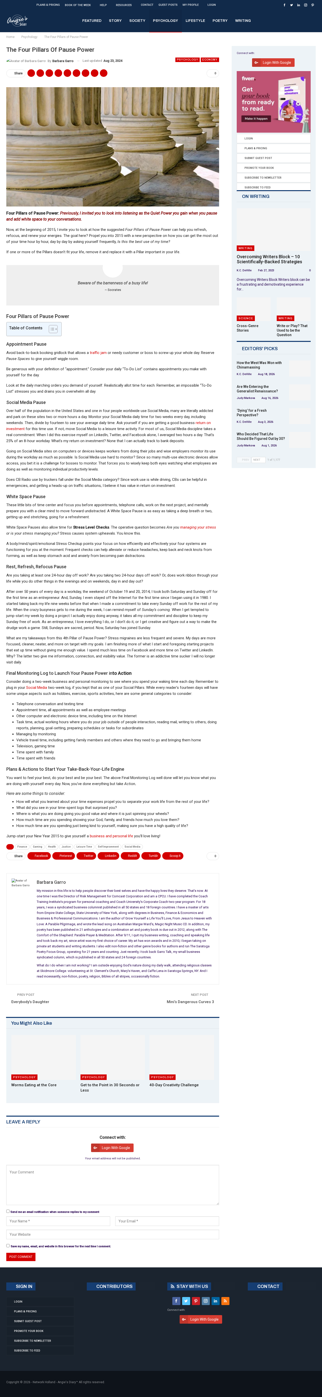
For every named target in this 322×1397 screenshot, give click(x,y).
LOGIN (212, 5)
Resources (124, 5)
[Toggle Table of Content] (50, 329)
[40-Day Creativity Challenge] (181, 1057)
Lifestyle (195, 21)
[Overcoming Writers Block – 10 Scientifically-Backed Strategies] (274, 229)
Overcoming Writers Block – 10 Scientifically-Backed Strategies (269, 259)
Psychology (165, 21)
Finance (22, 846)
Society (137, 21)
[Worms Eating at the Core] (43, 1057)
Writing (243, 21)
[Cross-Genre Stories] (254, 309)
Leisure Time (84, 846)
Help (103, 5)
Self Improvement (108, 846)
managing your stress (198, 527)
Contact (147, 5)
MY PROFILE (191, 5)
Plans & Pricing (48, 5)
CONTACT (267, 1286)
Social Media (36, 687)
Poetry (220, 21)
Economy (210, 59)
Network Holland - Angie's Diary (54, 1382)
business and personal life (111, 836)
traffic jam (98, 352)
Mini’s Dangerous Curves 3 (190, 1002)
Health (52, 846)
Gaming (37, 846)
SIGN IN (23, 1286)
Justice (66, 846)
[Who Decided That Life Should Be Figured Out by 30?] (300, 440)
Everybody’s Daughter (30, 1002)
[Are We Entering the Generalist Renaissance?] (300, 392)
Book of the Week (78, 5)
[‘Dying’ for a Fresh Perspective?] (300, 416)
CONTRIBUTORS (114, 1286)
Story (115, 21)
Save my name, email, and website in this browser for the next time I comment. (61, 1246)
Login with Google (116, 1148)
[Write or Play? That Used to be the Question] (294, 309)
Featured (91, 21)
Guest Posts (168, 5)
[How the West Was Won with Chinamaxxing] (300, 368)
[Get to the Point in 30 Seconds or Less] (112, 1057)
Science (245, 318)
